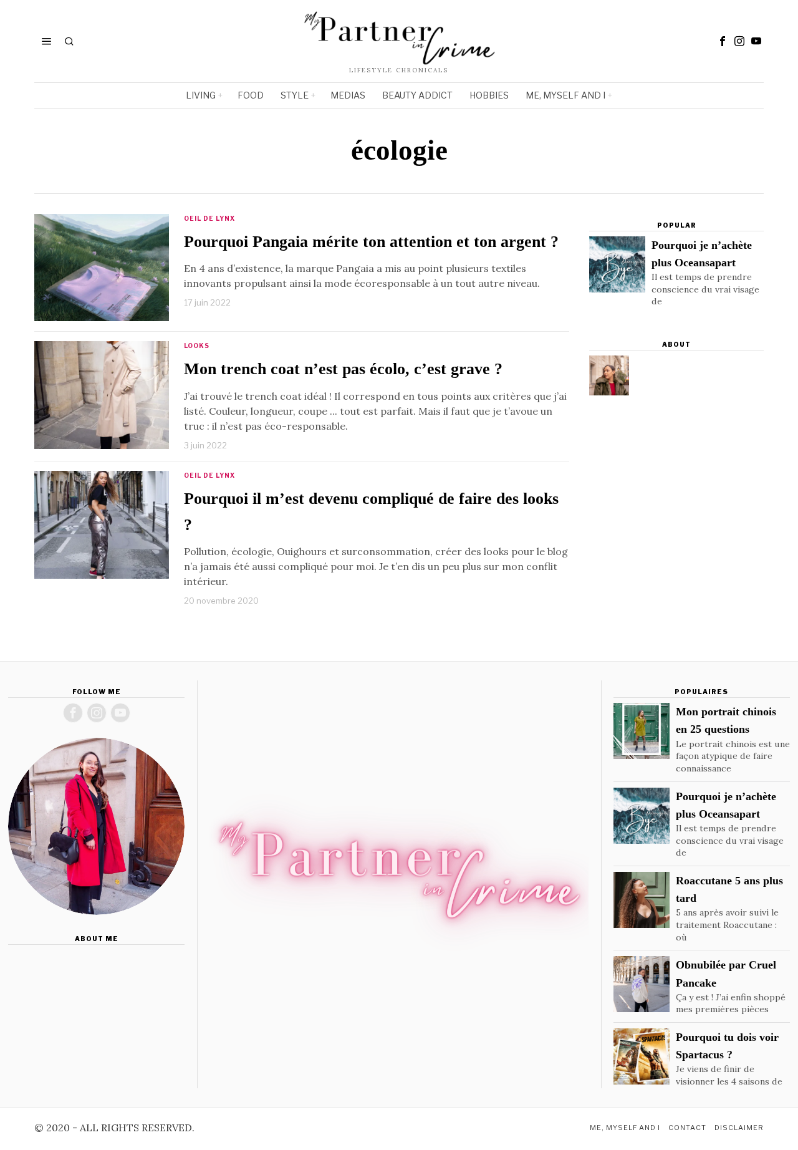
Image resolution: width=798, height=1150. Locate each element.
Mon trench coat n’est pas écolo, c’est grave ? (343, 369)
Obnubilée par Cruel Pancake (726, 973)
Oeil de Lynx (209, 218)
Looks (196, 345)
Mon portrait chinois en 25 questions (726, 720)
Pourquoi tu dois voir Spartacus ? (727, 1046)
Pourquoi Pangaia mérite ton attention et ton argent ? (371, 242)
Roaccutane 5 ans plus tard (729, 889)
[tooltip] (722, 41)
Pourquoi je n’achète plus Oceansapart (701, 254)
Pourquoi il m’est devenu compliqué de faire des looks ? (371, 512)
